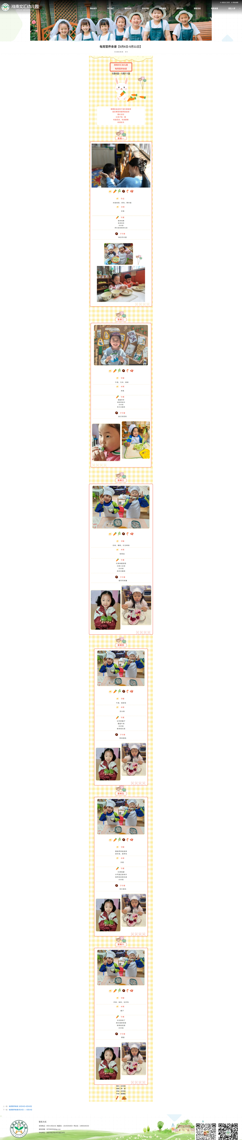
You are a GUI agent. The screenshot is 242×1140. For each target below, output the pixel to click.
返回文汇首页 (226, 2)
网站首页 (93, 8)
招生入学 (231, 8)
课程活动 (197, 8)
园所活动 (179, 8)
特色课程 (162, 8)
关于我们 (110, 8)
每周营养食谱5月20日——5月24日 (20, 1110)
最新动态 (128, 8)
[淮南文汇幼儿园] (43, 7)
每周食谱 (214, 8)
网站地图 (235, 2)
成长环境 (145, 8)
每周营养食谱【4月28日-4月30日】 (21, 1106)
